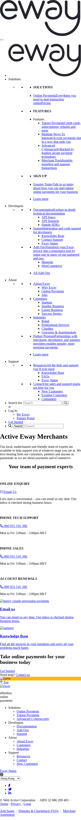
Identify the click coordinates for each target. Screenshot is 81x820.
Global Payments (53, 291)
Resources (23, 756)
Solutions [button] (14, 79)
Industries (39, 317)
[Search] (66, 403)
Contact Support (52, 239)
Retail (45, 321)
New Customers (52, 391)
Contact (22, 760)
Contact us (23, 675)
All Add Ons (41, 273)
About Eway (41, 283)
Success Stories (52, 313)
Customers (40, 298)
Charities (47, 328)
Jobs (44, 295)
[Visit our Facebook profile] (9, 785)
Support (22, 734)
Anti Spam (7, 811)
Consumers (49, 399)
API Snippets (50, 221)
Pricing (46, 103)
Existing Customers (54, 395)
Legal (27, 804)
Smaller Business (53, 306)
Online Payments (28, 711)
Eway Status (50, 243)
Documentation (27, 726)
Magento (47, 262)
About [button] (12, 280)
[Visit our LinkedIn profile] (9, 793)
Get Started (7, 671)
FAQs (45, 376)
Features (38, 119)
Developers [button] (15, 206)
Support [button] (13, 361)
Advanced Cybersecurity (33, 719)
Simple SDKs (51, 224)
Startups (47, 302)
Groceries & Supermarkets (59, 332)
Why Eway (49, 287)
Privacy (16, 804)
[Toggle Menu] (1, 39)
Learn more (40, 199)
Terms (4, 804)
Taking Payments (28, 715)
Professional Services (55, 325)
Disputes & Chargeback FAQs (38, 811)
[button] (12, 410)
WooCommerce (52, 266)
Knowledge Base (53, 236)
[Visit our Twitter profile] (10, 789)
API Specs (48, 217)
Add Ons (23, 730)
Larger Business (52, 310)
